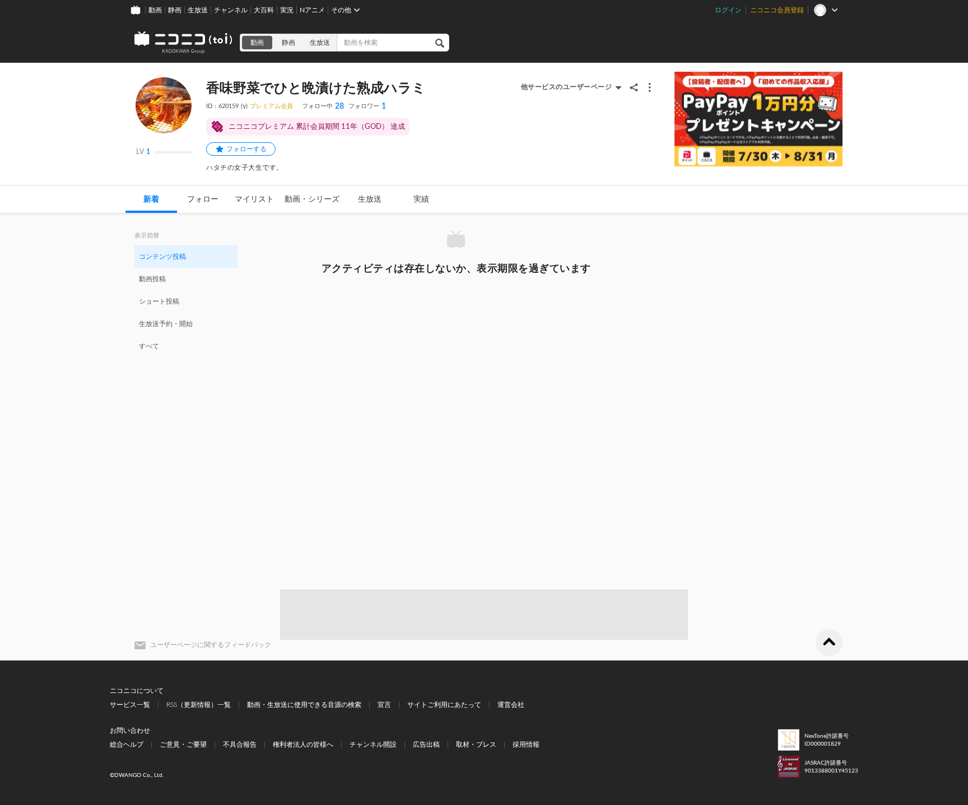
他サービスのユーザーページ (566, 86)
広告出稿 (426, 744)
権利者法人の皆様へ (303, 744)
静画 (175, 10)
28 (323, 106)
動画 (155, 10)
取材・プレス (476, 744)
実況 (287, 10)
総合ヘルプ (126, 744)
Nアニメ (312, 10)
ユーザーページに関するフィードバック (210, 644)
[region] (186, 301)
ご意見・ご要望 (183, 744)
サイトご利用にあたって (444, 704)
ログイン (728, 10)
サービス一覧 (130, 704)
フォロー (202, 199)
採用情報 (526, 744)
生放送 (198, 10)
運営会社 (510, 704)
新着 (151, 199)
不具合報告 (240, 744)
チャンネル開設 (373, 744)
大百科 (264, 10)
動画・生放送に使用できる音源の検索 (304, 704)
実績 (421, 199)
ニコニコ (183, 42)
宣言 (384, 704)
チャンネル (231, 10)
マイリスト (254, 199)
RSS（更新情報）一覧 (198, 704)
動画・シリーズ (312, 199)
